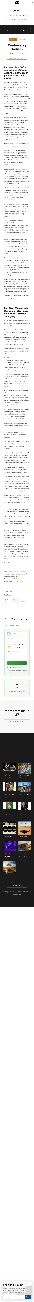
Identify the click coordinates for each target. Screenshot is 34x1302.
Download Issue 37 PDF (17, 58)
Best (6, 625)
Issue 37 (7, 600)
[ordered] (11, 647)
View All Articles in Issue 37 (17, 721)
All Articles (10, 29)
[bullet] (13, 647)
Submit (28, 1296)
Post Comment (17, 663)
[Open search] (6, 3)
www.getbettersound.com (16, 581)
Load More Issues (17, 885)
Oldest (17, 625)
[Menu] (2, 3)
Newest (12, 625)
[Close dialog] (30, 1283)
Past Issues (22, 29)
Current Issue (23, 600)
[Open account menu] (28, 3)
